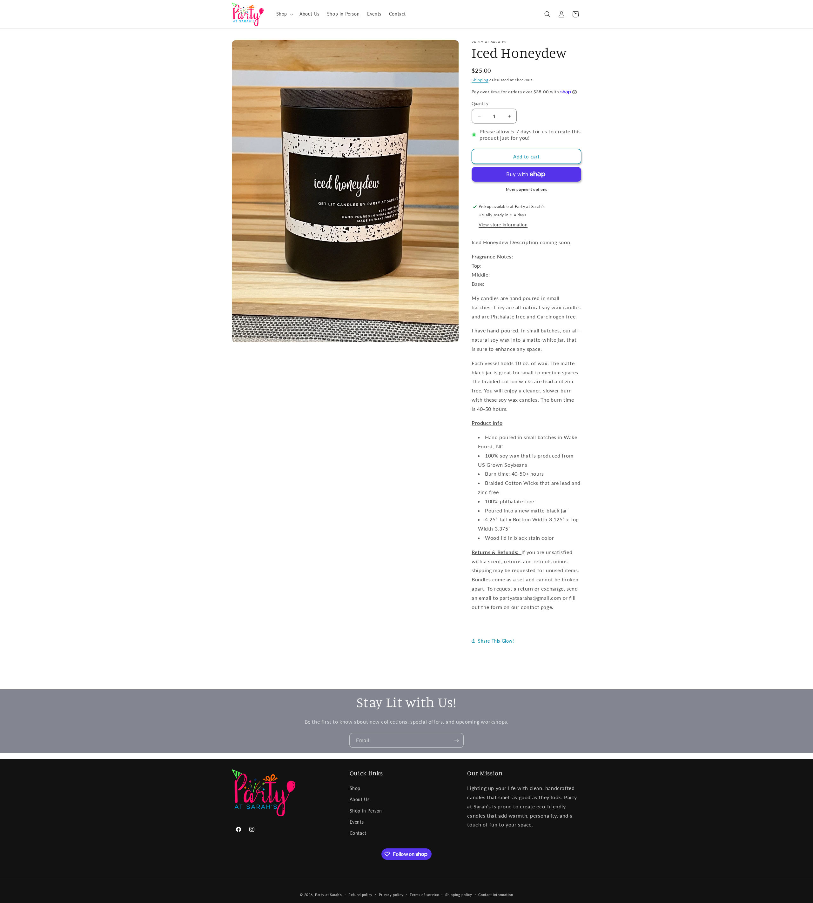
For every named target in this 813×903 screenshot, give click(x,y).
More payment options (526, 189)
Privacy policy (391, 894)
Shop (355, 788)
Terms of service (424, 894)
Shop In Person (366, 810)
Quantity (480, 103)
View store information (503, 224)
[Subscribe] (456, 740)
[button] (284, 14)
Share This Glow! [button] (496, 641)
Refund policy (360, 894)
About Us (360, 799)
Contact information (495, 894)
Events (357, 822)
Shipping (480, 79)
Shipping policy (458, 894)
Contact (358, 833)
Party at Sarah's (328, 895)
